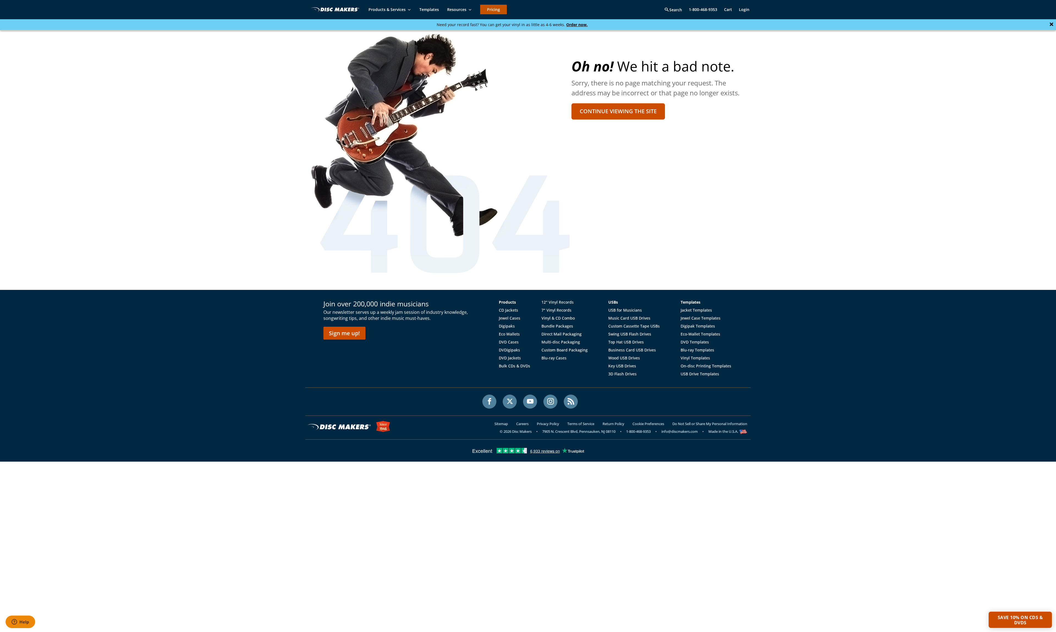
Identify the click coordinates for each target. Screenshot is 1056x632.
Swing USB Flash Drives (629, 334)
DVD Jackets (510, 358)
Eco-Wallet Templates (700, 334)
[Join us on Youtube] (530, 402)
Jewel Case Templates (701, 318)
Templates (690, 302)
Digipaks (507, 326)
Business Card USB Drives (632, 350)
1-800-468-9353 (703, 9)
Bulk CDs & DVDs (514, 365)
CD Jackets (508, 310)
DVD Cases (509, 342)
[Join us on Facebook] (489, 402)
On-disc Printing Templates (706, 365)
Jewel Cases (509, 318)
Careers (522, 423)
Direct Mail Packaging (561, 334)
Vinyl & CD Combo (558, 318)
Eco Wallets (509, 334)
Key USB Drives (622, 365)
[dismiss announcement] (1051, 24)
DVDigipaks (509, 350)
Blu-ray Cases (553, 358)
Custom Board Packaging (564, 350)
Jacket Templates (696, 310)
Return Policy (613, 423)
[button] (1020, 620)
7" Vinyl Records (556, 310)
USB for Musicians (625, 310)
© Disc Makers (516, 431)
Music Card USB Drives (629, 318)
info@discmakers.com (679, 431)
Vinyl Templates (695, 358)
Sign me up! (344, 333)
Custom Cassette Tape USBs (634, 326)
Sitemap (501, 423)
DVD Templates (695, 342)
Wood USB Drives (624, 358)
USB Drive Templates (700, 373)
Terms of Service (580, 423)
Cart (728, 9)
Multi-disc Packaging (560, 342)
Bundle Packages (557, 326)
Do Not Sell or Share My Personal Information (709, 423)
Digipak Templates (698, 326)
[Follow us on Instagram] (550, 402)
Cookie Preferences (648, 423)
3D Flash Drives (622, 373)
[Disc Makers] (334, 9)
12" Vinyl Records (557, 302)
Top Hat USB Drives (626, 342)
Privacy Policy (548, 423)
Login (744, 9)
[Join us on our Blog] (571, 402)
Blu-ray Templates (697, 350)
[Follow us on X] (510, 402)
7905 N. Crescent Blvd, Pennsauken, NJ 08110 (578, 431)
